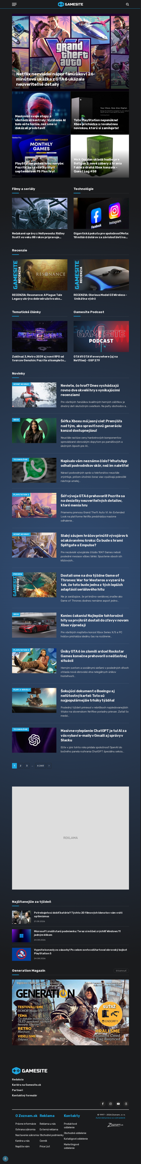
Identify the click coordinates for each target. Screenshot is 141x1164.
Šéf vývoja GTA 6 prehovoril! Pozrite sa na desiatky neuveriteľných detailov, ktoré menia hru (93, 500)
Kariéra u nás (22, 1140)
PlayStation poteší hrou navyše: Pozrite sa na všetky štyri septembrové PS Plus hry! (39, 167)
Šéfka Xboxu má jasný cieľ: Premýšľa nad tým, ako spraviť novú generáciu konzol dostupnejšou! (91, 425)
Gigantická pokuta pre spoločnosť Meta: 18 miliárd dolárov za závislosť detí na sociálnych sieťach (101, 235)
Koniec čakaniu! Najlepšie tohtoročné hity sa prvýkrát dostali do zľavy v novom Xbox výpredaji (95, 620)
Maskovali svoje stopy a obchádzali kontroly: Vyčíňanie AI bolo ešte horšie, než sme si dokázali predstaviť (40, 122)
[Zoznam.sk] (116, 1126)
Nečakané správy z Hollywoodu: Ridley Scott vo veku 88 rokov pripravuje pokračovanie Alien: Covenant (38, 235)
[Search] (127, 4)
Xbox (16, 420)
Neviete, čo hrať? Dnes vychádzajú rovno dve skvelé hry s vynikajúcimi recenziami (90, 390)
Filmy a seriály (21, 690)
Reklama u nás (48, 1123)
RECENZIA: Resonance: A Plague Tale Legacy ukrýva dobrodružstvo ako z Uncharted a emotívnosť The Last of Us (38, 297)
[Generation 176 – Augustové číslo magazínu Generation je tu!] (70, 1012)
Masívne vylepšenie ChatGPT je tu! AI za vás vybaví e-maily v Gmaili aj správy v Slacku (93, 735)
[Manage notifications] (5, 1158)
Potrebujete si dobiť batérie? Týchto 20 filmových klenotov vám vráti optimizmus (78, 914)
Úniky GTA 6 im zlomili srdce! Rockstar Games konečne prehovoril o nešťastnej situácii (94, 656)
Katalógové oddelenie (76, 1138)
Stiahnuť (121, 970)
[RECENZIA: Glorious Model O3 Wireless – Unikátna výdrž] (101, 274)
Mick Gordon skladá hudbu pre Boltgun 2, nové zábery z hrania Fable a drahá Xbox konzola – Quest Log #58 (98, 165)
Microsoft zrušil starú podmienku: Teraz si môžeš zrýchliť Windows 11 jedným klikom (77, 933)
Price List (45, 1146)
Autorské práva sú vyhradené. (111, 1118)
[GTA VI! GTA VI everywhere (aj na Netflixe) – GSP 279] (101, 336)
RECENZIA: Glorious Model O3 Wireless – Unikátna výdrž (100, 296)
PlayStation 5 (21, 495)
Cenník (43, 1140)
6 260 (40, 765)
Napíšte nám (22, 1146)
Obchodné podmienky (52, 1135)
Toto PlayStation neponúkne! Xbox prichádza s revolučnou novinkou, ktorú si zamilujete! (96, 124)
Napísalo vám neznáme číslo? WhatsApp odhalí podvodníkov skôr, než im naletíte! (95, 463)
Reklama (47, 1116)
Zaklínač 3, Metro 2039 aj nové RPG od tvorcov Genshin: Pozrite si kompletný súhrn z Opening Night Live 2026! (39, 358)
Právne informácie (25, 1123)
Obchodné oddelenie (75, 1133)
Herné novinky (21, 384)
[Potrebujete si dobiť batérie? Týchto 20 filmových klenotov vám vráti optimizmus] (21, 917)
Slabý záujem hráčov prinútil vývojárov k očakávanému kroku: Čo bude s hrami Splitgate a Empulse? (94, 540)
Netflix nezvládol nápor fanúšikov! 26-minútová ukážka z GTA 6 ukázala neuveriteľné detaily (55, 79)
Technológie (20, 460)
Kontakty (72, 1116)
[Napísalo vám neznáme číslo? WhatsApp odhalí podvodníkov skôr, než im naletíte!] (34, 470)
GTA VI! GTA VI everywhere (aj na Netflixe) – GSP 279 (96, 358)
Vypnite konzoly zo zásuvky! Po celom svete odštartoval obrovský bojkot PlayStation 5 (80, 951)
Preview (17, 574)
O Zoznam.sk (26, 1116)
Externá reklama (49, 1129)
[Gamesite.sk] (70, 4)
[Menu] (14, 4)
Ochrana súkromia (25, 1129)
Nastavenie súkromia (27, 1135)
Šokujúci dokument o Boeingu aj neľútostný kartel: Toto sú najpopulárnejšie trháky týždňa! (88, 695)
